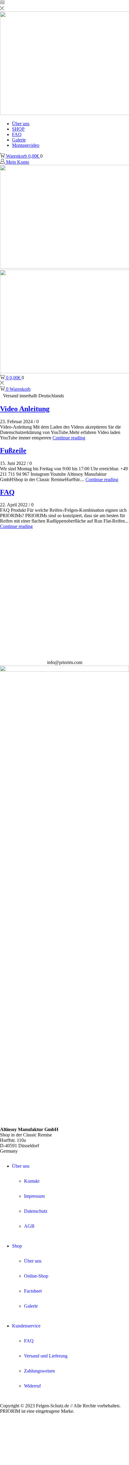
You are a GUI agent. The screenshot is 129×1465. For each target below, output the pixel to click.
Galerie (19, 139)
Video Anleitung (25, 409)
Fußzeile (13, 450)
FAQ (17, 134)
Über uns (20, 123)
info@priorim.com (64, 662)
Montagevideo (25, 145)
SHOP (18, 129)
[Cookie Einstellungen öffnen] (45, 1462)
